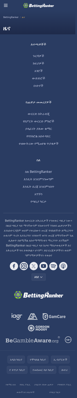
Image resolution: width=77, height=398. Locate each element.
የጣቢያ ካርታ (38, 201)
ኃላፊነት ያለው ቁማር (38, 128)
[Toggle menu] (6, 5)
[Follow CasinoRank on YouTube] (43, 266)
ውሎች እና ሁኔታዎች (25, 392)
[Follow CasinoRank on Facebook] (14, 266)
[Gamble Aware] (33, 339)
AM (36, 277)
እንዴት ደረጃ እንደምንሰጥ (38, 186)
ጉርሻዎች (38, 56)
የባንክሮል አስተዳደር (38, 136)
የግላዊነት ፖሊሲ (64, 384)
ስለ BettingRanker (38, 171)
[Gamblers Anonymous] (32, 316)
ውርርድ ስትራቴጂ (38, 113)
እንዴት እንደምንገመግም (38, 179)
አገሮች (38, 70)
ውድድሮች (38, 78)
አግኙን (38, 194)
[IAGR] (16, 316)
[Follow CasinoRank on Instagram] (24, 266)
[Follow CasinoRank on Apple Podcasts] (63, 266)
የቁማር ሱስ (11, 384)
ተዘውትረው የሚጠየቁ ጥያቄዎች (39, 143)
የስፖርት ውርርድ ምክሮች (38, 121)
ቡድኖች (38, 85)
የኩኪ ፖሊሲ (25, 384)
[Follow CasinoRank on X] (34, 266)
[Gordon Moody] (38, 328)
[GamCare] (54, 316)
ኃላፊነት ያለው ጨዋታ (43, 384)
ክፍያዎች (38, 63)
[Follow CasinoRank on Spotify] (53, 266)
